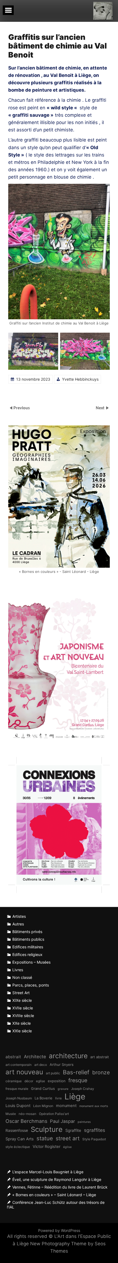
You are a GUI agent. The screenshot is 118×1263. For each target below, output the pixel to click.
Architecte (35, 1056)
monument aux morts (93, 1106)
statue (44, 1138)
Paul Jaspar (62, 1121)
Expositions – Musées (31, 962)
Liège (74, 1096)
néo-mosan (27, 1114)
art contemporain (18, 1065)
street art (68, 1138)
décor (28, 1081)
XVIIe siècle (22, 1008)
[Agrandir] (51, 339)
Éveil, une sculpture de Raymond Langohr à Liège (56, 1179)
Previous (21, 408)
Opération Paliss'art (54, 1114)
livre (58, 1098)
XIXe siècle (22, 1000)
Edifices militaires (27, 947)
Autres (18, 924)
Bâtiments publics (28, 939)
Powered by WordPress (59, 1230)
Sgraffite (73, 1130)
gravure (63, 1089)
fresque (77, 1080)
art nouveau (24, 1072)
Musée (10, 1114)
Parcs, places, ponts (30, 985)
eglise (40, 1081)
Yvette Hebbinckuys (80, 379)
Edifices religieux (27, 954)
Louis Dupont (17, 1105)
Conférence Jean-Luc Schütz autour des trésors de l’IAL (56, 1204)
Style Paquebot (94, 1139)
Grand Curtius (43, 1088)
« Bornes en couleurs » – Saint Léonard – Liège (54, 1194)
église (67, 1147)
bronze (101, 1072)
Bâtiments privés (27, 931)
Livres (17, 969)
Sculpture (47, 1129)
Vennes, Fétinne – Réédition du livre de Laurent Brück (60, 1187)
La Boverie (43, 1098)
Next (101, 408)
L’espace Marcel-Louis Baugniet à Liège (47, 1171)
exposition (57, 1081)
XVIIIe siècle (23, 1015)
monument (66, 1105)
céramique (13, 1081)
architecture (68, 1056)
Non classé (22, 977)
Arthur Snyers (62, 1064)
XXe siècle (21, 1023)
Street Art (21, 992)
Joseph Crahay (82, 1089)
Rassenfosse (16, 1130)
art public (53, 1073)
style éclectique (17, 1147)
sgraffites (94, 1130)
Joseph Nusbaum (18, 1098)
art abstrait (99, 1057)
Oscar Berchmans (26, 1121)
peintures (84, 1122)
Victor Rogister (46, 1146)
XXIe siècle (22, 1031)
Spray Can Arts (19, 1138)
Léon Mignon (43, 1106)
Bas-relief (76, 1072)
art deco (40, 1065)
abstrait (13, 1056)
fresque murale (16, 1089)
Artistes (19, 916)
